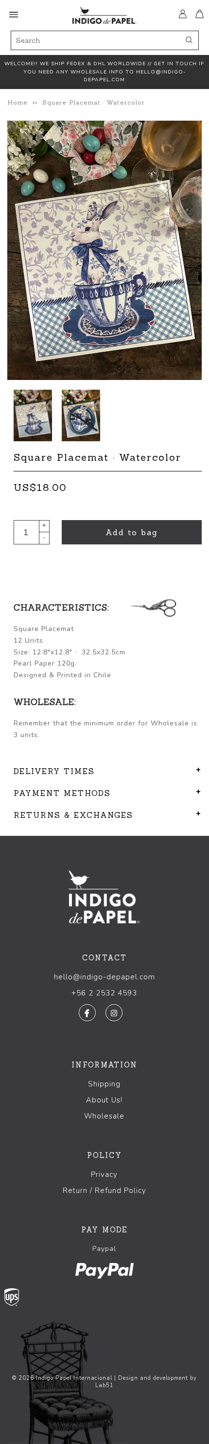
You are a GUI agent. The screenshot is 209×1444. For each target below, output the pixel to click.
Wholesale (104, 1116)
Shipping (104, 1084)
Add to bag (131, 532)
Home (17, 102)
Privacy (104, 1174)
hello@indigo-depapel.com (104, 977)
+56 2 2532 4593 (104, 993)
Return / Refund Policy (104, 1190)
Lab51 (104, 1385)
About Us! (104, 1100)
